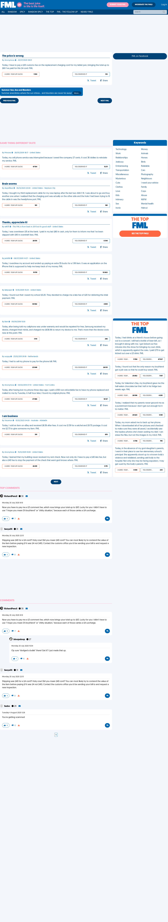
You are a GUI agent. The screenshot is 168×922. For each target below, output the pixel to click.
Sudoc (7, 706)
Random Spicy (35, 12)
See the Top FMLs (140, 234)
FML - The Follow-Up (67, 12)
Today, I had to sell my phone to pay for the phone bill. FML (29, 362)
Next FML (105, 101)
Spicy (22, 12)
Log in (164, 5)
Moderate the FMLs (143, 5)
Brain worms (9, 184)
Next (56, 482)
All (3, 12)
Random (12, 12)
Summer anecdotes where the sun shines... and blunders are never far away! (41, 91)
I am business (10, 416)
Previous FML (9, 101)
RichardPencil (11, 496)
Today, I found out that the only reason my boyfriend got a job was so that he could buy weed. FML (139, 368)
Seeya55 (8, 529)
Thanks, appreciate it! (14, 222)
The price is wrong (12, 56)
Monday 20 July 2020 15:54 (22, 646)
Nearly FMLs (87, 12)
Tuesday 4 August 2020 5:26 (13, 713)
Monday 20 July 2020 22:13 (13, 536)
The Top (50, 12)
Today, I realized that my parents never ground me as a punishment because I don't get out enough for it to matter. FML (139, 406)
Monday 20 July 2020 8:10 (12, 503)
